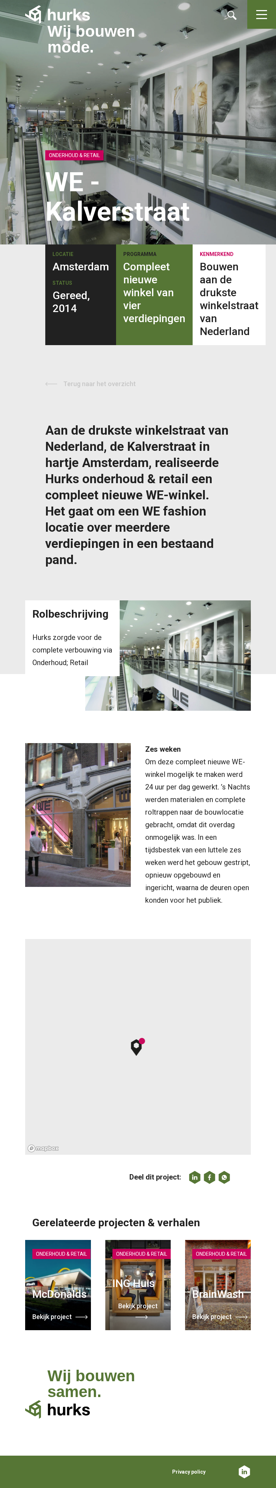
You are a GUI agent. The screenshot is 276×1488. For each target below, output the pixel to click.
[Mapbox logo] (43, 1148)
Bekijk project (52, 1316)
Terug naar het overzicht (99, 384)
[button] (138, 1047)
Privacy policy (189, 1472)
